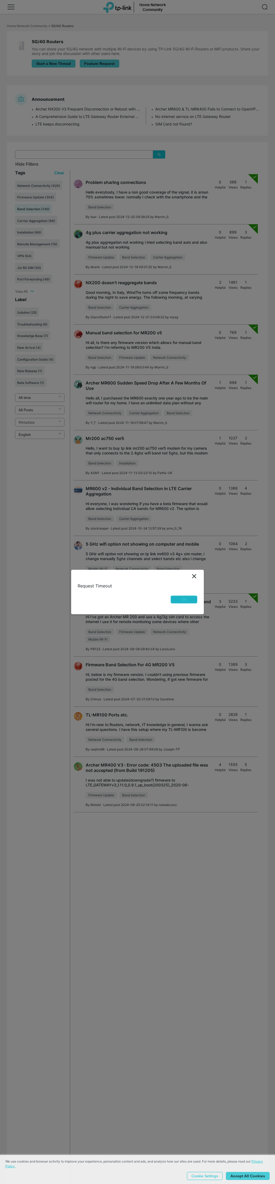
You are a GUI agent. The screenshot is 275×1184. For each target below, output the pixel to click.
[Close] (194, 576)
